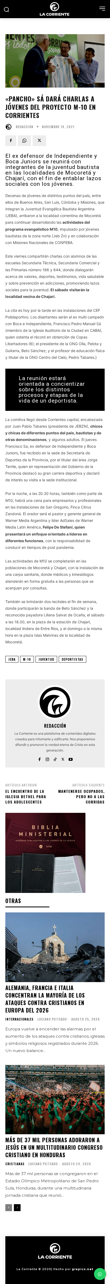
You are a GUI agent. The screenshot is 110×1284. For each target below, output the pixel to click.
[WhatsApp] (24, 140)
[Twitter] (39, 140)
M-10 (27, 659)
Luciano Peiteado (52, 1019)
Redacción (24, 126)
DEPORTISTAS (72, 659)
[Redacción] (9, 127)
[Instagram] (47, 758)
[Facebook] (10, 140)
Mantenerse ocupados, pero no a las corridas (81, 796)
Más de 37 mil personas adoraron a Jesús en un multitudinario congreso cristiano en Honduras (54, 1147)
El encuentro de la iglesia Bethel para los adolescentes (25, 796)
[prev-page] (8, 1207)
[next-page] (17, 1207)
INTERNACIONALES (19, 1019)
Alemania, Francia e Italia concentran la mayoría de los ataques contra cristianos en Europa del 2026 (45, 999)
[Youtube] (71, 758)
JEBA (11, 659)
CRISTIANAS (15, 1163)
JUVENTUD (46, 659)
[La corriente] (55, 9)
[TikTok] (55, 758)
